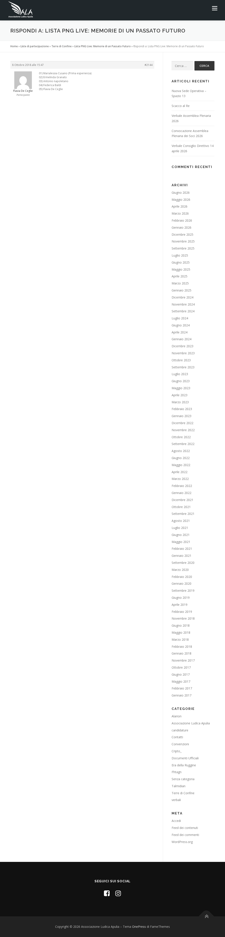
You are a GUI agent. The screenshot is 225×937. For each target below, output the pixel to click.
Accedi (176, 821)
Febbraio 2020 (182, 577)
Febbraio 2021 (182, 548)
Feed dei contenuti (185, 828)
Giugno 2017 (181, 674)
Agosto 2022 (181, 451)
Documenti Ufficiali (185, 758)
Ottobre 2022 (181, 437)
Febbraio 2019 (182, 612)
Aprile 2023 (179, 395)
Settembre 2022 (183, 444)
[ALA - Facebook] (107, 893)
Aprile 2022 (179, 472)
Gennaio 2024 (181, 339)
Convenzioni (180, 744)
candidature (180, 730)
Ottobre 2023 (181, 360)
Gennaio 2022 (181, 493)
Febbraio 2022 (182, 486)
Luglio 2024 (180, 318)
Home (14, 46)
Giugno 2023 (181, 381)
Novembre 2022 (183, 430)
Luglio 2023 (180, 374)
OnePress (139, 926)
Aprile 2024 (179, 332)
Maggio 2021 (181, 542)
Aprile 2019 (179, 604)
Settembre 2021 (183, 514)
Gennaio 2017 (181, 695)
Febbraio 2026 (182, 220)
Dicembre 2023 (182, 346)
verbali (176, 800)
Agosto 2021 (181, 521)
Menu (214, 8)
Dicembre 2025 (182, 234)
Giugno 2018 (181, 625)
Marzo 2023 (180, 402)
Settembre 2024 (183, 311)
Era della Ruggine (184, 765)
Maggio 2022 (181, 465)
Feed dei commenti (185, 835)
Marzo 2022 (180, 479)
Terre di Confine (61, 46)
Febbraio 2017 (182, 688)
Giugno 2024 (181, 325)
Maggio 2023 (181, 388)
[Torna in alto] (206, 916)
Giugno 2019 (181, 597)
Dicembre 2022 (182, 423)
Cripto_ (176, 751)
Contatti (177, 737)
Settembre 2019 (183, 590)
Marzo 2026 (180, 213)
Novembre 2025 (183, 241)
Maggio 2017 (181, 681)
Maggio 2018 (181, 632)
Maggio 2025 (181, 269)
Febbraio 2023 (182, 409)
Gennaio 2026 (181, 227)
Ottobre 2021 (181, 507)
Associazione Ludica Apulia (191, 723)
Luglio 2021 (180, 528)
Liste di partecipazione (34, 46)
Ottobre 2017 (181, 667)
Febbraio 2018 (182, 646)
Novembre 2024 (183, 304)
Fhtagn (176, 772)
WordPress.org (182, 842)
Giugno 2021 (181, 535)
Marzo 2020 (180, 570)
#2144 (148, 65)
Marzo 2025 (180, 283)
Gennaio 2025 (181, 290)
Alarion (176, 716)
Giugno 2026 (181, 192)
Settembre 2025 (183, 248)
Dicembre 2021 (182, 500)
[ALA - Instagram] (118, 893)
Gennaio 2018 (181, 653)
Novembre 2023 (183, 353)
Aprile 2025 (179, 276)
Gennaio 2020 (181, 583)
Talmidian (178, 786)
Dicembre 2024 (182, 297)
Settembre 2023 (183, 367)
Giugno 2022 (181, 458)
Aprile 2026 (179, 206)
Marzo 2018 (180, 639)
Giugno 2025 (181, 262)
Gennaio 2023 (181, 416)
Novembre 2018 (183, 618)
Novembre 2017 (183, 660)
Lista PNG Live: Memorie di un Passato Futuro (102, 46)
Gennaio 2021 (181, 556)
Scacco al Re (181, 106)
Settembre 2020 (183, 563)
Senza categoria (183, 779)
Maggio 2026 (181, 199)
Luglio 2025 (180, 255)
